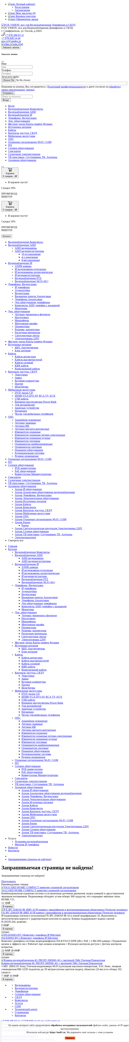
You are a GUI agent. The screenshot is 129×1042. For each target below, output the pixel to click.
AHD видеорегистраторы (29, 251)
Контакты (13, 850)
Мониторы (21, 308)
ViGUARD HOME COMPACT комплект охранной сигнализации (38, 890)
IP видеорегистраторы (27, 275)
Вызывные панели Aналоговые (33, 296)
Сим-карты (14, 151)
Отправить (8, 93)
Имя (3, 63)
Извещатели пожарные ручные (32, 438)
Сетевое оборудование (21, 148)
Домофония (21, 991)
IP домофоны (22, 287)
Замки (18, 377)
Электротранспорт (25, 537)
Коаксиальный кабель (27, 368)
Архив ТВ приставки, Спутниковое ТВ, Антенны (43, 534)
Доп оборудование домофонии (32, 302)
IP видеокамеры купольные (30, 269)
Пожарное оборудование (29, 450)
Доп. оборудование (19, 121)
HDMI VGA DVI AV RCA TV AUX (35, 395)
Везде (11, 105)
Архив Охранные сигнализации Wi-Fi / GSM (40, 519)
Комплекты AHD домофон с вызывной (37, 305)
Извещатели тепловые (27, 441)
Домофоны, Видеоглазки (22, 118)
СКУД (18, 997)
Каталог (12, 549)
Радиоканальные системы (29, 453)
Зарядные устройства (27, 407)
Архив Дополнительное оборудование (37, 498)
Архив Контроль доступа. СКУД (33, 510)
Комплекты (21, 1000)
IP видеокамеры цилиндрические (34, 272)
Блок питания (23, 350)
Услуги (19, 1003)
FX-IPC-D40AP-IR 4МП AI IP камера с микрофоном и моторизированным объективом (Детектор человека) (63, 912)
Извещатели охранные (28, 431)
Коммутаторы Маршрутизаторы (33, 474)
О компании (22, 1012)
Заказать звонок (11, 47)
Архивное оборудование (22, 160)
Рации (25, 525)
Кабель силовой (24, 362)
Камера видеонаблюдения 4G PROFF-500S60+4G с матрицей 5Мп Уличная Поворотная (51, 963)
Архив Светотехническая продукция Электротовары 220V (48, 528)
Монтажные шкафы (26, 323)
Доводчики (21, 374)
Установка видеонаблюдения (31, 841)
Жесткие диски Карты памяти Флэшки (30, 124)
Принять (70, 1038)
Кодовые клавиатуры (27, 380)
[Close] (2, 61)
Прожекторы (22, 326)
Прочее (19, 383)
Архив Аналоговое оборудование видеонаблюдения (45, 492)
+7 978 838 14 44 (10, 38)
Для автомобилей (25, 404)
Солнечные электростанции (24, 154)
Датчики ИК (22, 425)
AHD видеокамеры (26, 248)
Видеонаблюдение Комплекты (25, 108)
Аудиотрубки (22, 290)
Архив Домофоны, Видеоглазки (33, 495)
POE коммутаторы (25, 468)
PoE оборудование (25, 471)
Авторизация (22, 10)
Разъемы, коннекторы (27, 329)
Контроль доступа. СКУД (22, 133)
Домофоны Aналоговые (28, 299)
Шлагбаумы (21, 386)
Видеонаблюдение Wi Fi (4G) (31, 281)
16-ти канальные (31, 254)
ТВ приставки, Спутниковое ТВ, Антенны (32, 157)
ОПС (11, 139)
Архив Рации (22, 522)
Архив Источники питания (30, 501)
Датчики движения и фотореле (32, 314)
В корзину (8, 906)
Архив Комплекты (25, 507)
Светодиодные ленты (27, 335)
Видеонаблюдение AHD (22, 112)
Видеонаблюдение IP (20, 115)
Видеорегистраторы (26, 988)
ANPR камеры (23, 266)
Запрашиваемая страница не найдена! (29, 859)
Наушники (21, 410)
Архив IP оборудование (28, 489)
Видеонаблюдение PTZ (28, 278)
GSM (18, 1006)
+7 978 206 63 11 (14, 35)
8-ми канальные (31, 260)
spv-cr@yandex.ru (11, 41)
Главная (12, 546)
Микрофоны (22, 320)
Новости (13, 847)
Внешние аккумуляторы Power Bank (35, 401)
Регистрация (22, 7)
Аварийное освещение (28, 419)
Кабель (12, 130)
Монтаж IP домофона (27, 844)
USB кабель (21, 398)
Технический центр (26, 1009)
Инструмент (22, 317)
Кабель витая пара (25, 356)
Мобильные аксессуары (21, 136)
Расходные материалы (27, 332)
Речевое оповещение (27, 456)
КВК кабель (22, 365)
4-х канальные (30, 257)
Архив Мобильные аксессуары (32, 513)
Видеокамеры (23, 985)
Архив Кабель (23, 504)
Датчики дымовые (25, 422)
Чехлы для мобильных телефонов (34, 413)
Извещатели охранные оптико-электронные (40, 435)
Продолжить (8, 881)
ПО (10, 145)
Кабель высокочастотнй (28, 359)
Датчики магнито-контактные (32, 428)
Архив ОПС (22, 516)
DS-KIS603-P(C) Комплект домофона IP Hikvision (29, 938)
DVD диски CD (24, 392)
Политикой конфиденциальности (66, 86)
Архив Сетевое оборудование (32, 531)
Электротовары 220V (27, 338)
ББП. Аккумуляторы (26, 347)
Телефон (6, 70)
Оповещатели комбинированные (34, 444)
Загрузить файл (10, 76)
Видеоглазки (22, 293)
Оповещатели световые (28, 447)
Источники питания (19, 127)
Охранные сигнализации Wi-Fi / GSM (29, 142)
